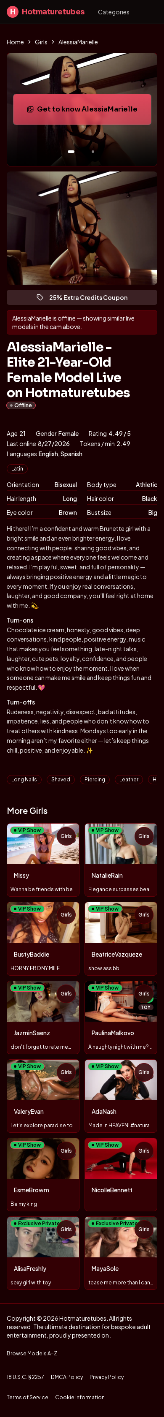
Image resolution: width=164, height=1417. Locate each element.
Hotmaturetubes (47, 11)
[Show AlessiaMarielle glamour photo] (93, 151)
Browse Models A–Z (32, 1353)
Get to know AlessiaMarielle (91, 112)
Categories (114, 12)
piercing (95, 779)
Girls (41, 42)
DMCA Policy (67, 1377)
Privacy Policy (107, 1377)
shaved (60, 779)
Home (15, 42)
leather (128, 779)
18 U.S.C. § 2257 (25, 1377)
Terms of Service (27, 1397)
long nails (24, 779)
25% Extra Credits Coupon (92, 299)
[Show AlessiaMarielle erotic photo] (71, 151)
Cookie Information (80, 1397)
